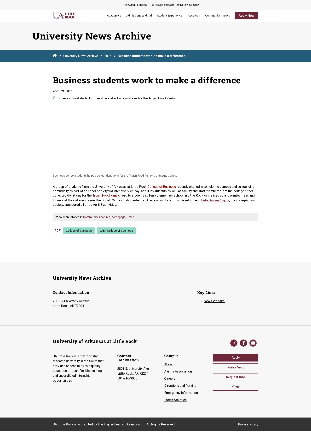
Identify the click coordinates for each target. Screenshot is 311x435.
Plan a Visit (235, 367)
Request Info (235, 377)
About (168, 364)
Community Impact (217, 15)
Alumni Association (178, 371)
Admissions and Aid (139, 15)
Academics (114, 15)
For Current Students (135, 4)
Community (90, 217)
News (130, 217)
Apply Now (246, 15)
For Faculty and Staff (162, 4)
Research (194, 15)
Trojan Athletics (175, 400)
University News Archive (80, 56)
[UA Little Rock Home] (55, 55)
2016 (107, 56)
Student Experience (169, 15)
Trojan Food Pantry (105, 195)
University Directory (188, 4)
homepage (118, 217)
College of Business (161, 187)
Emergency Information (181, 393)
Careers (169, 378)
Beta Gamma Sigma (215, 200)
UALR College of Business (116, 230)
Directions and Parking (180, 386)
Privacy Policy (248, 424)
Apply (235, 358)
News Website (214, 301)
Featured (104, 217)
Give (235, 387)
